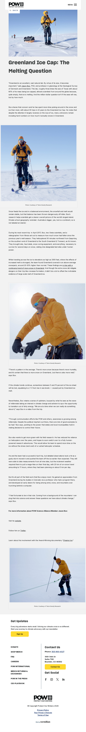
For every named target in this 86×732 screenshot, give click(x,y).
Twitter (23, 531)
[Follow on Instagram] (51, 679)
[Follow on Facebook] (45, 679)
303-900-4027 (58, 652)
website (18, 521)
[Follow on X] (57, 679)
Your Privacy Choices (43, 713)
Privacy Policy (43, 710)
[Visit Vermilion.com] (45, 722)
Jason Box (26, 86)
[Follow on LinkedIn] (63, 679)
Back (15, 10)
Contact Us (55, 667)
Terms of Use (43, 715)
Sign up (20, 634)
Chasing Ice (67, 540)
